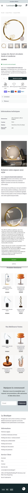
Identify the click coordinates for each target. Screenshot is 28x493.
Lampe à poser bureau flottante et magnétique (7, 370)
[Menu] (2, 5)
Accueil (2, 12)
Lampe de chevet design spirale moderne (21, 311)
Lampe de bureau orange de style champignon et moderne (21, 288)
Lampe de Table (16, 12)
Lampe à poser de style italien (7, 310)
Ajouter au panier (17, 78)
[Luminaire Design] (14, 5)
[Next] (24, 29)
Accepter (14, 259)
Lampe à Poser (9, 12)
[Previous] (3, 29)
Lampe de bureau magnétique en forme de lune (7, 288)
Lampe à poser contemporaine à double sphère (21, 370)
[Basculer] (2, 96)
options (14, 263)
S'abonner (22, 403)
